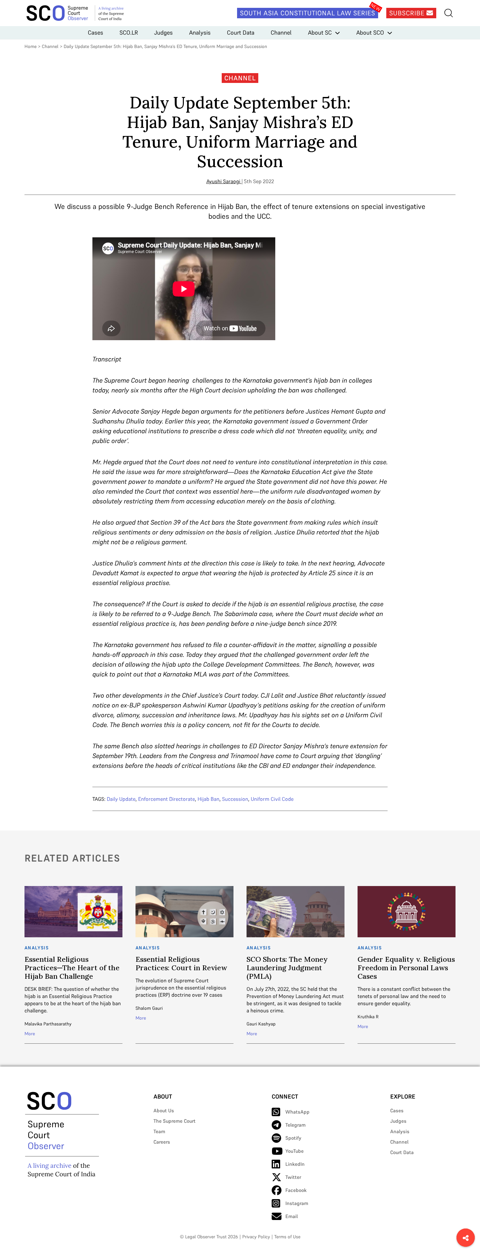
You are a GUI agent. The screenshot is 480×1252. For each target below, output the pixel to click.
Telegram (295, 1125)
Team (159, 1131)
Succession (235, 799)
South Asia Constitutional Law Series (307, 13)
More (29, 1034)
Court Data (240, 32)
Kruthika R (368, 1017)
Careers (161, 1142)
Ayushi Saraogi (223, 181)
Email (291, 1216)
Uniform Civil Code (272, 799)
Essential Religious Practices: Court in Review (181, 963)
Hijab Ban (208, 799)
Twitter (293, 1177)
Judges (163, 32)
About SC (320, 32)
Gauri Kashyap (261, 1024)
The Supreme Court (174, 1121)
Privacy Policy (256, 1236)
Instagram (296, 1203)
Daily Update (121, 799)
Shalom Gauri (149, 1008)
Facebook (296, 1190)
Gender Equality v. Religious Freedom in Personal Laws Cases (406, 968)
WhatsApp (297, 1112)
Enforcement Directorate (166, 799)
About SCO (370, 32)
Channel (281, 32)
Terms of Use (287, 1236)
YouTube (294, 1151)
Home (30, 46)
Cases (95, 32)
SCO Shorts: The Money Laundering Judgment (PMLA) (287, 968)
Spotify (293, 1138)
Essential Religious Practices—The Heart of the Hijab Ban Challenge (72, 968)
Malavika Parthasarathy (48, 1024)
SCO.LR (129, 32)
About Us (163, 1110)
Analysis (200, 32)
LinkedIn (295, 1164)
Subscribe (407, 13)
